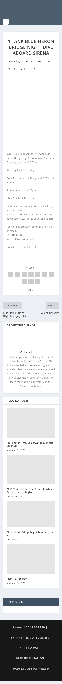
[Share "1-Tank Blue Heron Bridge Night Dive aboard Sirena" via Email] (31, 281)
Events (22, 69)
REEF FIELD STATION (30, 658)
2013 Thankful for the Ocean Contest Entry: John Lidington (30, 490)
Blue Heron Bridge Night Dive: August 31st (30, 534)
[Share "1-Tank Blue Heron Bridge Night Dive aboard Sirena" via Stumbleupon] (24, 281)
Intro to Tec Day (17, 578)
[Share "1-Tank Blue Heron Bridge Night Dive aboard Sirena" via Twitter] (17, 274)
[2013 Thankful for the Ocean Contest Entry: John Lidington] (31, 469)
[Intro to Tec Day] (31, 559)
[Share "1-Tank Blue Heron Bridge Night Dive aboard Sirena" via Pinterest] (37, 274)
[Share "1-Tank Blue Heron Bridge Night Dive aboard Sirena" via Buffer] (51, 274)
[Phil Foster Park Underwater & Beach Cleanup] (31, 423)
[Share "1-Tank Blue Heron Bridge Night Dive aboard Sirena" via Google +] (24, 274)
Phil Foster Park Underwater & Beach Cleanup (30, 444)
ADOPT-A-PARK (30, 648)
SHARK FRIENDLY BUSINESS (30, 637)
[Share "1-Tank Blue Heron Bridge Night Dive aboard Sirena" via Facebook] (10, 274)
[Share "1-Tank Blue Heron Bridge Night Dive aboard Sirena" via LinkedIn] (44, 274)
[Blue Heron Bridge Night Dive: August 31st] (31, 514)
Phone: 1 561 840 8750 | (30, 627)
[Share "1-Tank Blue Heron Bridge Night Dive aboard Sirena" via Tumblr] (31, 274)
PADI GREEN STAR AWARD (31, 668)
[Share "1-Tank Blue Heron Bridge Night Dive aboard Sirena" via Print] (37, 281)
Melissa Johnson (32, 61)
